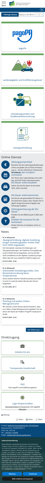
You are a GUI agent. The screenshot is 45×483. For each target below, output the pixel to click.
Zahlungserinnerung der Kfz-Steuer (25, 210)
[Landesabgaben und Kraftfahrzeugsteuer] (22, 66)
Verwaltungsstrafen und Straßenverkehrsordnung (22, 115)
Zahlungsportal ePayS (21, 162)
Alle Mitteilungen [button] (34, 330)
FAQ (23, 384)
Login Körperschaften (22, 403)
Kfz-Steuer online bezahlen (24, 182)
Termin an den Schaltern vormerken (23, 173)
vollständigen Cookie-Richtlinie (14, 469)
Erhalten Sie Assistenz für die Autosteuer (25, 220)
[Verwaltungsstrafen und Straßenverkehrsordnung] (22, 100)
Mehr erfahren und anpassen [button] (22, 479)
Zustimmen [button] (33, 474)
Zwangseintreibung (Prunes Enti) (17, 407)
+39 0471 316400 (11, 433)
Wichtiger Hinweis (10, 15)
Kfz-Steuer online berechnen (25, 195)
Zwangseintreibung (22, 147)
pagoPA (22, 48)
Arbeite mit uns (22, 352)
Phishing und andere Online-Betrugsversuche (16, 302)
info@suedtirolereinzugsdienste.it (19, 435)
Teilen (20, 419)
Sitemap (6, 415)
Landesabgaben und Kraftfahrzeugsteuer (22, 80)
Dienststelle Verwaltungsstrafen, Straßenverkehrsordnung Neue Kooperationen (21, 273)
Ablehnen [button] (12, 474)
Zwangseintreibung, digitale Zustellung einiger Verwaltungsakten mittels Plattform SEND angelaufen (21, 242)
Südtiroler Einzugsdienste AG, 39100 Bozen (23, 426)
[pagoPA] (22, 34)
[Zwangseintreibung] (22, 134)
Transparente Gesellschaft (22, 368)
